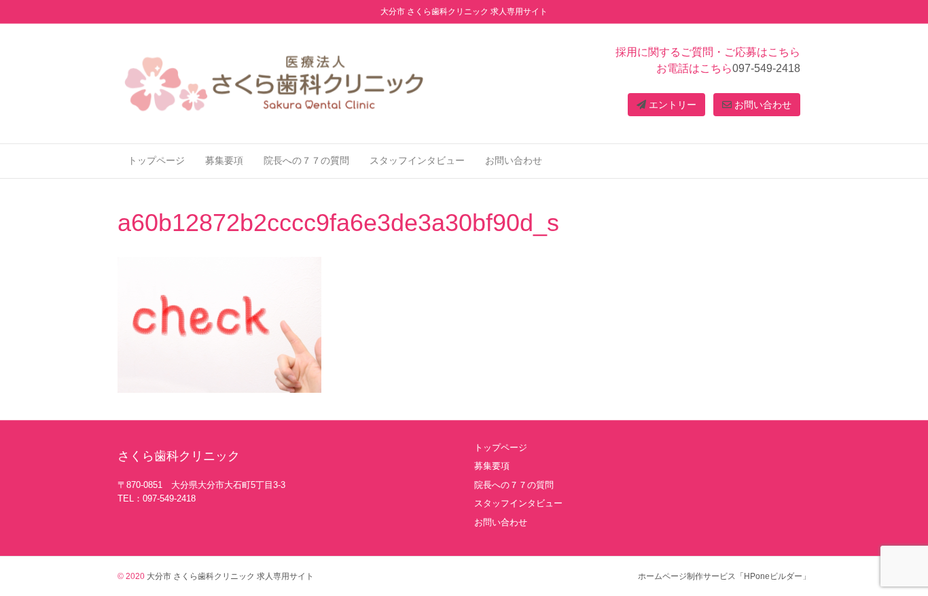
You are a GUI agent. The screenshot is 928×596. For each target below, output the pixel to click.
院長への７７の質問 (306, 160)
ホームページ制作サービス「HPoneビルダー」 (724, 576)
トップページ (156, 160)
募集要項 (224, 160)
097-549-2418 (766, 68)
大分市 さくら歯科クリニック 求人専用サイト (229, 576)
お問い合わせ (761, 104)
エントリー (671, 104)
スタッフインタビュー (417, 160)
